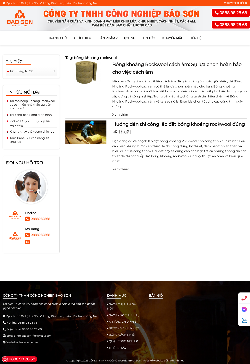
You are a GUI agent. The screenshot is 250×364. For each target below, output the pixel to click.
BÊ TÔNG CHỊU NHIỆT (123, 328)
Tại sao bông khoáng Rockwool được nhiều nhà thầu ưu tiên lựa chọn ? (32, 104)
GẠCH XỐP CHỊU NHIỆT (124, 315)
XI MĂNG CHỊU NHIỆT (123, 321)
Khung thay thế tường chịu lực (32, 131)
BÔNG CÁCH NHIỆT (122, 334)
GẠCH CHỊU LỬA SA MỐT (121, 306)
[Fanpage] (244, 309)
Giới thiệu (82, 38)
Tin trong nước (21, 71)
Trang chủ (57, 38)
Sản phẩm (107, 38)
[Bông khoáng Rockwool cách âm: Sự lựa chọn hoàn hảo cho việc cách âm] (85, 72)
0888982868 (40, 219)
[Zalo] (244, 320)
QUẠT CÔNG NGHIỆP (123, 341)
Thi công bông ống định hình (31, 115)
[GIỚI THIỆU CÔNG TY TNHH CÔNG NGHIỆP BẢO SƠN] (104, 18)
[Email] (28, 241)
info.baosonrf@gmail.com (33, 335)
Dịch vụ (128, 38)
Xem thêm (120, 114)
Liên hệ (195, 38)
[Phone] (244, 298)
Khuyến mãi (172, 38)
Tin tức (149, 38)
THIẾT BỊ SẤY (117, 348)
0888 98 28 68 (28, 322)
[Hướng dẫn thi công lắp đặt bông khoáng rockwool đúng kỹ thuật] (85, 132)
